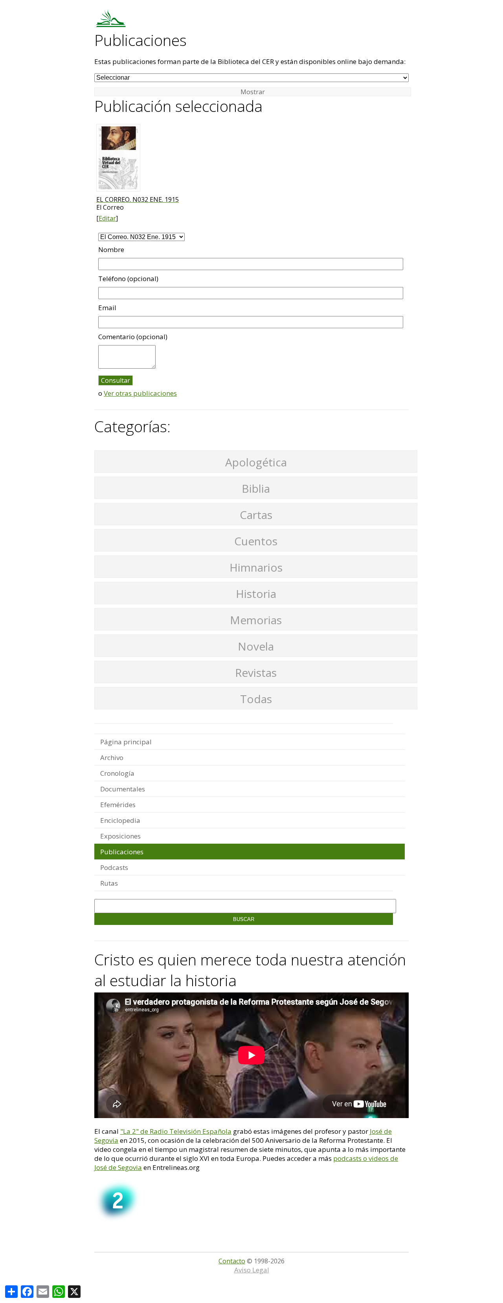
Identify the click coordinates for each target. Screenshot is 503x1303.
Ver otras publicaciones (140, 393)
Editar (107, 218)
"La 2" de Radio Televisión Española (175, 1131)
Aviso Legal (251, 1269)
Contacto (231, 1261)
